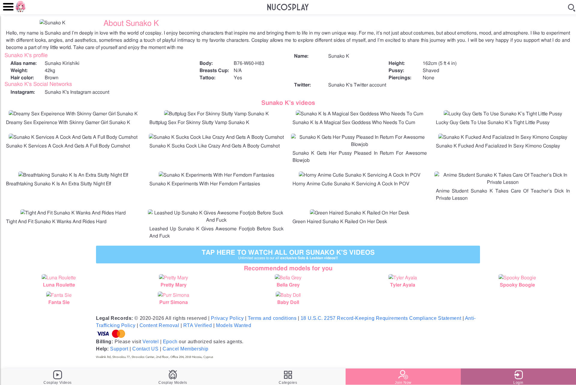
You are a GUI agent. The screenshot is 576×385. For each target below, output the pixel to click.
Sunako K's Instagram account (77, 92)
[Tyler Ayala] (402, 277)
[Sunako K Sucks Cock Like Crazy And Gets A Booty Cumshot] (216, 137)
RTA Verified (197, 325)
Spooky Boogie (517, 285)
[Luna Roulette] (59, 277)
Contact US (145, 348)
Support (119, 348)
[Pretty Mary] (173, 277)
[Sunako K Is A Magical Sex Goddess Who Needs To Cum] (359, 113)
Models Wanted (233, 325)
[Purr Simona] (173, 295)
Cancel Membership (185, 348)
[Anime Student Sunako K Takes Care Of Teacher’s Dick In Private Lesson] (503, 182)
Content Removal (159, 325)
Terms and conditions (272, 318)
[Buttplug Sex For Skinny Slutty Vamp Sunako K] (216, 113)
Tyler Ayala (402, 285)
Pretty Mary (173, 285)
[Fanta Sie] (59, 295)
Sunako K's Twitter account (357, 85)
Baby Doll (288, 302)
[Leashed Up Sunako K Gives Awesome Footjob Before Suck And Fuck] (216, 220)
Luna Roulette (59, 285)
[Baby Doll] (288, 295)
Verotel (150, 341)
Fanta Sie (59, 302)
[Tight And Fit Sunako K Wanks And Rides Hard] (73, 213)
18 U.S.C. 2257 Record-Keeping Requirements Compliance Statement (381, 318)
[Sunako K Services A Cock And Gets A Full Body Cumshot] (73, 137)
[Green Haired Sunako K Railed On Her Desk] (359, 213)
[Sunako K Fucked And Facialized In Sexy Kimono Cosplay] (502, 137)
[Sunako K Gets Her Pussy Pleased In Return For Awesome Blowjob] (359, 144)
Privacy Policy (227, 318)
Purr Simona (173, 302)
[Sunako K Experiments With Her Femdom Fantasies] (216, 175)
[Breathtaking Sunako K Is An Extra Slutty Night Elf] (73, 175)
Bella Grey (288, 285)
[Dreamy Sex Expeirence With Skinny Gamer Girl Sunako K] (73, 113)
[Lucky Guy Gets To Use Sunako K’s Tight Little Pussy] (503, 113)
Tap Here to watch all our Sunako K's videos (288, 254)
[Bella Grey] (288, 277)
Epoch (170, 341)
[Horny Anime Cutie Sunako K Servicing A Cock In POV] (359, 175)
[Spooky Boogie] (517, 277)
